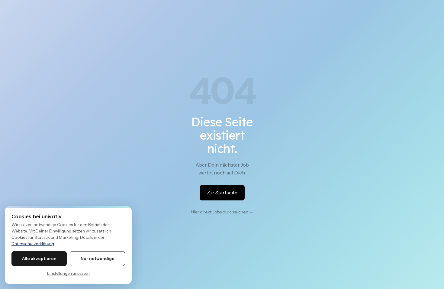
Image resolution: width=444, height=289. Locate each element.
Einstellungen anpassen (68, 273)
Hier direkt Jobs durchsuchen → (222, 212)
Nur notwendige (97, 258)
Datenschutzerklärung (32, 243)
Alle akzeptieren (39, 258)
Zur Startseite (222, 193)
